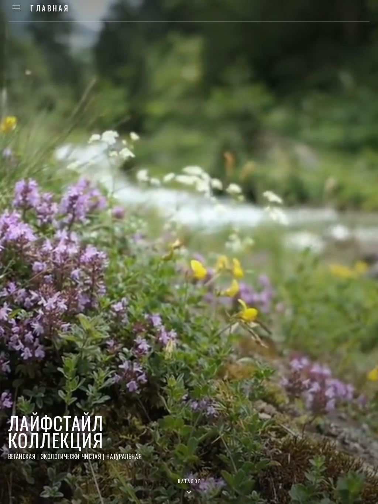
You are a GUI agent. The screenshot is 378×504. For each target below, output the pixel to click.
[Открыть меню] (16, 8)
